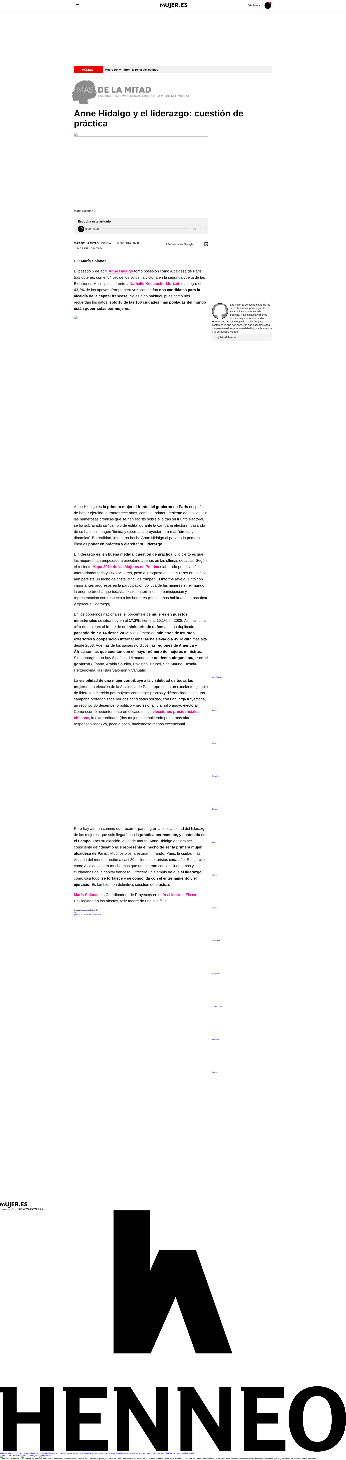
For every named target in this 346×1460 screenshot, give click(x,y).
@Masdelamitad (227, 337)
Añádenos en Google (179, 244)
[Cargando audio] (81, 229)
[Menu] (77, 5)
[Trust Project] (83, 910)
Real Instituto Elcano (179, 895)
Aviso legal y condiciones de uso (14, 1453)
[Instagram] (30, 1456)
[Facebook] (10, 1456)
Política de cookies (56, 1453)
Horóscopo (217, 677)
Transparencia (71, 1453)
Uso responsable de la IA (183, 1453)
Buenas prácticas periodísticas (158, 1453)
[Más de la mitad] (173, 91)
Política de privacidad (38, 1453)
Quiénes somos (138, 1453)
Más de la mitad (86, 243)
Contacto (127, 1453)
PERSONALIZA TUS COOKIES (91, 1453)
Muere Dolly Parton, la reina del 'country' (132, 69)
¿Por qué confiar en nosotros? (87, 914)
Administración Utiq (114, 1453)
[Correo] (45, 1456)
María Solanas (87, 895)
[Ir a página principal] (173, 5)
